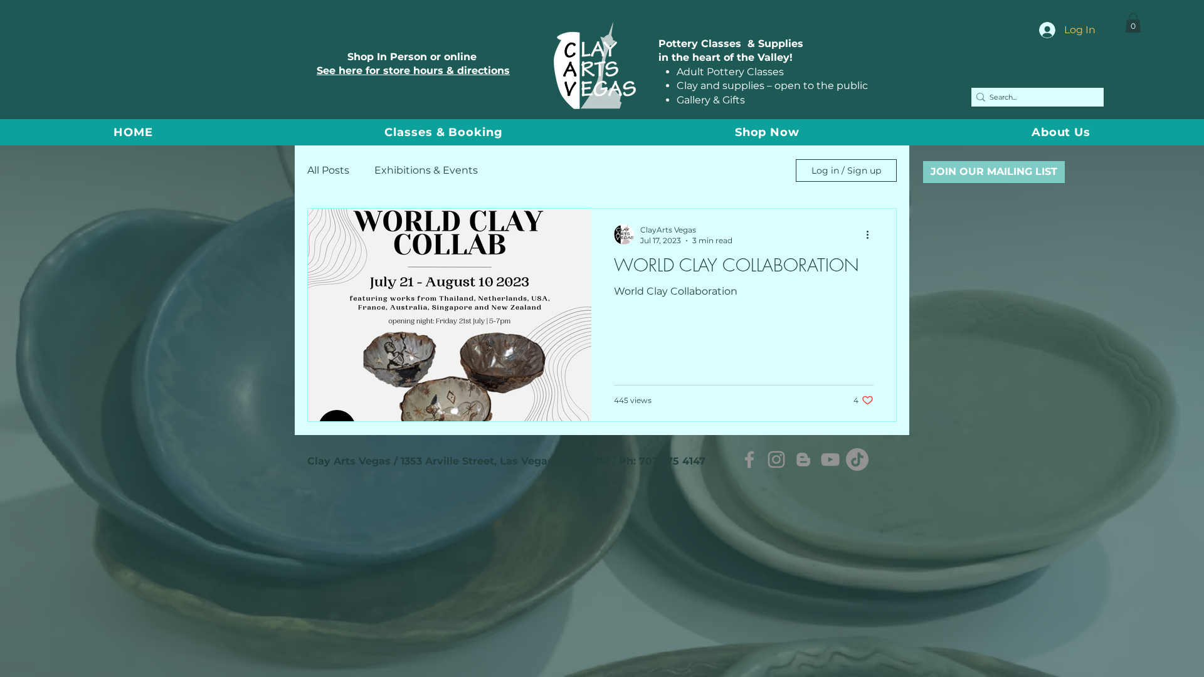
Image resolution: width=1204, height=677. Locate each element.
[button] (1133, 23)
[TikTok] (857, 459)
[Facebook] (749, 459)
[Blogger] (803, 459)
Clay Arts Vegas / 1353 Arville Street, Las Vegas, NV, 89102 (458, 461)
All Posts (328, 170)
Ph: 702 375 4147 (662, 461)
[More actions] (871, 234)
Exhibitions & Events (426, 170)
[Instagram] (776, 459)
